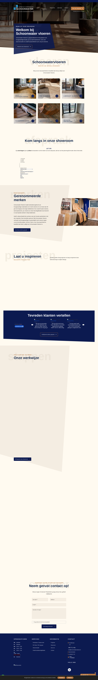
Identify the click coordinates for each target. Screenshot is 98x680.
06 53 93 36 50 (72, 652)
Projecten (53, 642)
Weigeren (70, 677)
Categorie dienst (23, 168)
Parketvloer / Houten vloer (38, 642)
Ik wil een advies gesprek (21, 230)
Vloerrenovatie (36, 647)
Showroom (53, 645)
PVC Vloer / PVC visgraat (38, 645)
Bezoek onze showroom (23, 46)
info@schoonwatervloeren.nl (74, 649)
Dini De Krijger (53, 320)
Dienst (21, 170)
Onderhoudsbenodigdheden (39, 650)
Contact (52, 650)
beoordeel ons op (18, 326)
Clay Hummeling (70, 320)
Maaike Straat (36, 320)
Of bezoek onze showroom (21, 459)
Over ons (53, 647)
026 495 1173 (72, 654)
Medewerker (22, 172)
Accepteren (61, 677)
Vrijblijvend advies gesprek (48, 334)
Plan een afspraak (76, 8)
